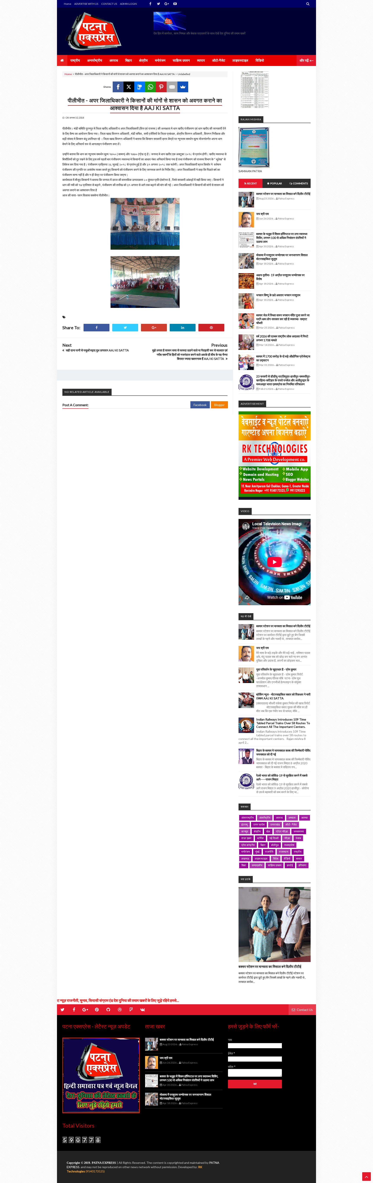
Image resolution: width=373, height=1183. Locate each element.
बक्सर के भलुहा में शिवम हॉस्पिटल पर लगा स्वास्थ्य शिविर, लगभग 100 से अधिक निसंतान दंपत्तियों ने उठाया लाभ (281, 237)
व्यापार (299, 858)
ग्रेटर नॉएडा (282, 831)
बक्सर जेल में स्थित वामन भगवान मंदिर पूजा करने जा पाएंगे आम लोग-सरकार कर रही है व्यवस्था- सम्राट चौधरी (283, 319)
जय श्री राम (262, 214)
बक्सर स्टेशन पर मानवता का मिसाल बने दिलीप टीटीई (283, 194)
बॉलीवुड (275, 845)
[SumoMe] (182, 86)
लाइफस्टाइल (261, 858)
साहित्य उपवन (274, 865)
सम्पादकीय (257, 865)
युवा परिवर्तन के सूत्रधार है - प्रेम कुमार (276, 669)
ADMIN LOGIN (128, 3)
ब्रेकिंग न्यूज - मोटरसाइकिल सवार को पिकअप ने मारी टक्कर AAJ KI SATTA (283, 696)
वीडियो (287, 858)
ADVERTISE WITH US (86, 3)
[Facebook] (118, 86)
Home (67, 3)
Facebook (200, 405)
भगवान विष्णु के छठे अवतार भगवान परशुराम (278, 295)
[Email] (172, 86)
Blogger (219, 405)
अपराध (279, 817)
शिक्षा (243, 865)
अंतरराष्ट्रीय (247, 817)
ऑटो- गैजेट (291, 824)
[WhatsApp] (150, 86)
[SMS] (139, 86)
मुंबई (257, 851)
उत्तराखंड (275, 824)
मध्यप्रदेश (289, 845)
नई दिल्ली (274, 838)
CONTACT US (109, 3)
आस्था (304, 817)
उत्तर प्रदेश (259, 824)
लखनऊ (245, 858)
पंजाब (298, 838)
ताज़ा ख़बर (246, 838)
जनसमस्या (299, 831)
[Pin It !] (211, 327)
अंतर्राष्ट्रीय (264, 817)
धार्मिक (260, 838)
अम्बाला (292, 817)
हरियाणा (302, 865)
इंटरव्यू (244, 824)
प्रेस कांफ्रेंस (248, 845)
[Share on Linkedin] (183, 327)
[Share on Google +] (154, 327)
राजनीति (269, 851)
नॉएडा (287, 838)
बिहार (263, 845)
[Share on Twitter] (125, 327)
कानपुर (244, 831)
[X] (128, 86)
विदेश (275, 858)
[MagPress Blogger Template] (94, 31)
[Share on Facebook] (96, 327)
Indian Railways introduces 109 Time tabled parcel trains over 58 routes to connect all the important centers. (283, 723)
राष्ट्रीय (297, 851)
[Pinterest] (161, 86)
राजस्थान (283, 851)
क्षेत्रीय (257, 831)
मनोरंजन (245, 851)
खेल (268, 831)
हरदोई (290, 865)
